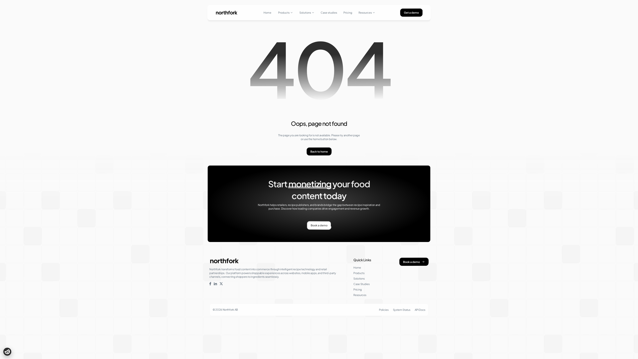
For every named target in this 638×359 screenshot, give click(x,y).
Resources (365, 12)
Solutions (305, 12)
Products (284, 12)
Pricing (347, 12)
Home (267, 12)
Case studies (329, 12)
